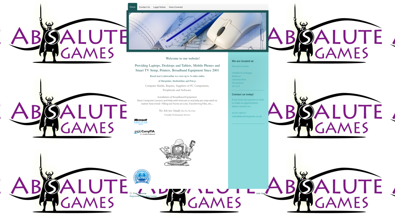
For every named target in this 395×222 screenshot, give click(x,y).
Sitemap (142, 193)
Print (135, 193)
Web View (260, 193)
